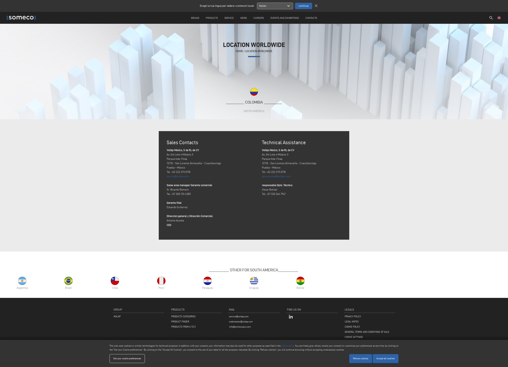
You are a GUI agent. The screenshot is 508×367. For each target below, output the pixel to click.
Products (212, 17)
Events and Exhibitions (284, 17)
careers (258, 17)
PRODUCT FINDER (180, 321)
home (239, 51)
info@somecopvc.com (240, 326)
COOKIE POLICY (352, 326)
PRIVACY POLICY (353, 316)
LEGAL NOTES (352, 321)
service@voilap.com (239, 316)
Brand (195, 17)
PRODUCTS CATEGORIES (183, 316)
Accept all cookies (385, 358)
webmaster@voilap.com (241, 321)
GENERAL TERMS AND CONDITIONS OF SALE (367, 332)
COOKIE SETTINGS (354, 337)
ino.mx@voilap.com (178, 176)
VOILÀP (117, 316)
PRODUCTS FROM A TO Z (183, 326)
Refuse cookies (360, 358)
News (243, 17)
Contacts (311, 17)
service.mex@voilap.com (276, 176)
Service (229, 17)
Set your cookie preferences (127, 358)
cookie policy (287, 345)
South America (254, 111)
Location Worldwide (258, 51)
